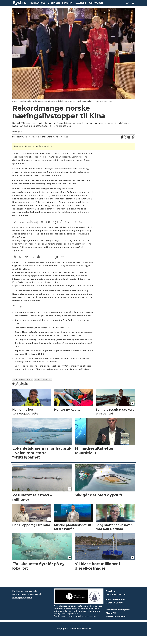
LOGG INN (67, 3)
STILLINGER (54, 3)
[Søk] (127, 3)
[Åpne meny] (133, 3)
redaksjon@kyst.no (22, 598)
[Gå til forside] (20, 3)
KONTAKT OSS (37, 3)
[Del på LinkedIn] (129, 137)
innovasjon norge (23, 379)
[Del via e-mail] (132, 137)
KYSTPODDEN (96, 3)
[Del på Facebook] (121, 137)
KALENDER (80, 3)
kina (37, 379)
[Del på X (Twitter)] (125, 137)
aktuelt (47, 379)
